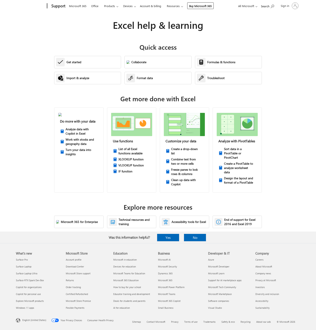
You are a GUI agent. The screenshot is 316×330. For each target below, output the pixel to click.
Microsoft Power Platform (171, 287)
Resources (173, 6)
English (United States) (34, 320)
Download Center (75, 266)
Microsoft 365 (77, 6)
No (195, 237)
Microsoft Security (167, 266)
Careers (259, 259)
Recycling (245, 321)
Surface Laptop (23, 266)
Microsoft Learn (216, 273)
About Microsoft (263, 266)
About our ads (263, 321)
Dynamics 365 (165, 273)
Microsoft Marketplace (220, 294)
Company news (263, 273)
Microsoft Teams (166, 294)
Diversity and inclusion (267, 294)
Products (109, 6)
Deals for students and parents (129, 300)
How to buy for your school (127, 287)
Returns (70, 280)
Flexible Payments (75, 307)
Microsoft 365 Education (126, 280)
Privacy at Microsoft (265, 280)
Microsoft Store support (78, 273)
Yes (168, 237)
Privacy (174, 321)
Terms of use (191, 321)
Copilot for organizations (29, 287)
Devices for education (124, 266)
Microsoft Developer (218, 266)
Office (94, 6)
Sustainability (262, 307)
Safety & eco (228, 321)
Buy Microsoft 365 (200, 6)
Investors (260, 287)
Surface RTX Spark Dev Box (30, 280)
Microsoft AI (164, 259)
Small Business (165, 307)
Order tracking (73, 287)
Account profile (73, 259)
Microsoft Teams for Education (129, 273)
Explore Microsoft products (30, 300)
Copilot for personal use (28, 294)
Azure (211, 259)
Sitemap (136, 321)
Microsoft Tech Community (222, 287)
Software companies (218, 300)
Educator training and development (131, 294)
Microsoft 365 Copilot (169, 300)
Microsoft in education (125, 259)
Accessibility (261, 300)
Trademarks (209, 321)
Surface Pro (22, 259)
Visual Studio (215, 307)
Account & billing (150, 6)
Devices (128, 6)
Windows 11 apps (25, 307)
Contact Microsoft (156, 321)
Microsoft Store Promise (78, 300)
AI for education (121, 307)
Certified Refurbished (77, 294)
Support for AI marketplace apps (225, 280)
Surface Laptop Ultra (26, 273)
